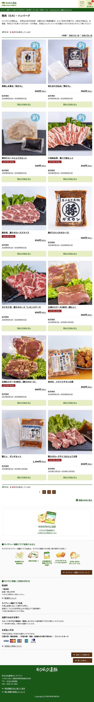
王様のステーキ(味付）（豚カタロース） (19, 381)
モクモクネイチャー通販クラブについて (61, 10)
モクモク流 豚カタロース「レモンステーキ (21, 307)
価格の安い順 (74, 35)
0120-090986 (12, 681)
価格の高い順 (87, 35)
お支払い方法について (13, 646)
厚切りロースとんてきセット (14, 157)
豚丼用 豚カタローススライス (15, 232)
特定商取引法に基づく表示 (15, 688)
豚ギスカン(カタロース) (58, 232)
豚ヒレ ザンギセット (11, 456)
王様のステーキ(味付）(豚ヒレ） (62, 307)
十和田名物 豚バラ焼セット (60, 157)
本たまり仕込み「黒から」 (59, 85)
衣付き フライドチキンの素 (60, 381)
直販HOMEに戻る (85, 500)
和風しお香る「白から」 (12, 85)
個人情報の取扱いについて (15, 692)
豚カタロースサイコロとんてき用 (62, 456)
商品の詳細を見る (24, 104)
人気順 (63, 35)
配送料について (11, 598)
